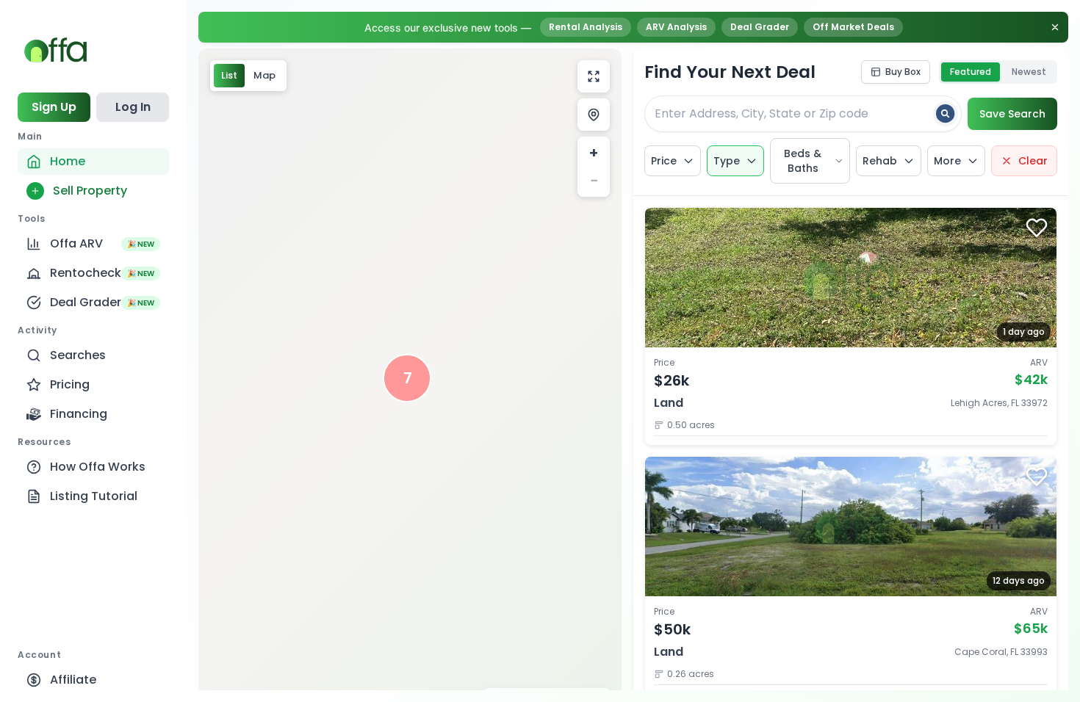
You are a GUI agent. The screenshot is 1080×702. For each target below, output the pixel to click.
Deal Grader (759, 27)
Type (726, 160)
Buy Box (903, 71)
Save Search (1012, 113)
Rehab (880, 160)
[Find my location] (593, 114)
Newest (1029, 71)
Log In (133, 106)
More (947, 160)
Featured (970, 71)
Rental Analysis (585, 27)
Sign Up (54, 106)
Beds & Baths (802, 161)
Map (264, 75)
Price (664, 160)
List (229, 75)
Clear (1033, 160)
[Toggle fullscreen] (593, 76)
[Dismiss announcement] (1055, 27)
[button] (407, 378)
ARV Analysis (676, 27)
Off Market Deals (853, 27)
